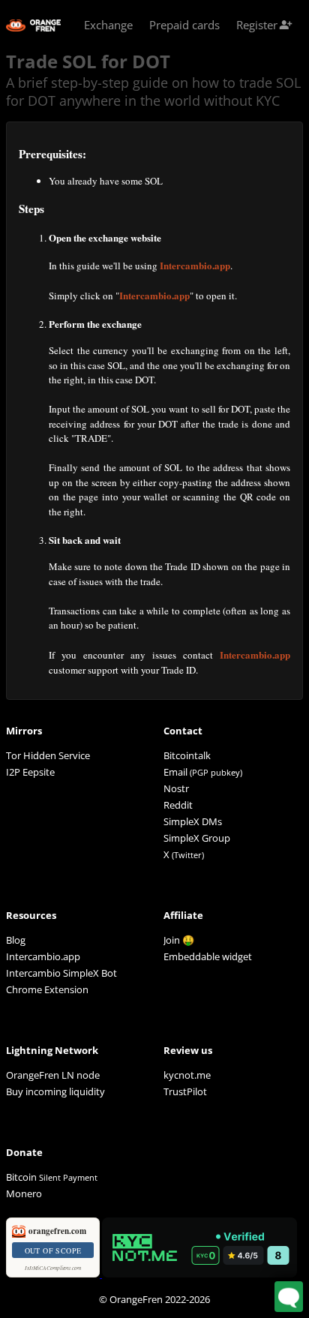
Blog (16, 940)
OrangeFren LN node (53, 1075)
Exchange (108, 24)
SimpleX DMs (193, 821)
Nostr (176, 788)
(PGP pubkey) (216, 772)
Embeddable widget (208, 956)
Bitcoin (52, 1177)
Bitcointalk (187, 755)
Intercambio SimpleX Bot (61, 973)
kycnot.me (187, 1075)
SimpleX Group (197, 838)
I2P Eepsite (30, 772)
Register (264, 24)
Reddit (178, 805)
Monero (24, 1193)
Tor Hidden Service (48, 755)
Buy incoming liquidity (55, 1091)
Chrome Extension (47, 989)
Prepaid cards (184, 24)
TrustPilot (185, 1091)
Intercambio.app (195, 265)
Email (176, 772)
